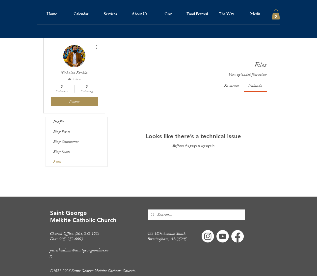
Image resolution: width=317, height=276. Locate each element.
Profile (58, 121)
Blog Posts (61, 131)
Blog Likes (61, 151)
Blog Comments (66, 141)
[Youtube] (222, 236)
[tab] (255, 85)
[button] (110, 14)
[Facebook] (237, 236)
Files (57, 161)
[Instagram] (208, 236)
